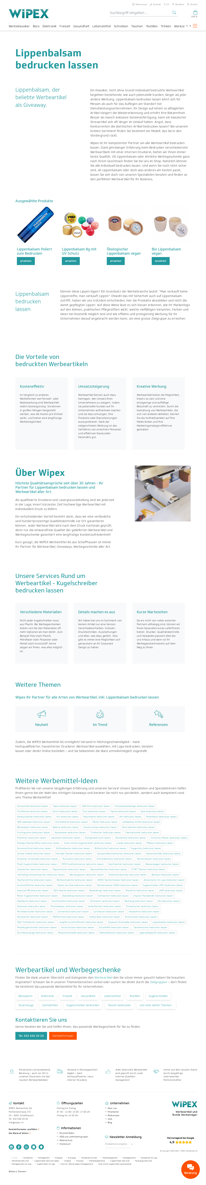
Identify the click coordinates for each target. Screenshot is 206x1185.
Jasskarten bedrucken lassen (66, 837)
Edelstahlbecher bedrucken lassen (116, 932)
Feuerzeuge (26, 1005)
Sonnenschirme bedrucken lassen (34, 848)
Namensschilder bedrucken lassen (163, 853)
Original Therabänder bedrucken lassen (153, 895)
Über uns (112, 1108)
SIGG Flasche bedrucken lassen (69, 890)
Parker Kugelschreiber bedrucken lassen (37, 895)
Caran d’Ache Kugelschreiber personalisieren (115, 1164)
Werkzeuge (182, 26)
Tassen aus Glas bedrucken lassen (74, 885)
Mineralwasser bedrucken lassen (67, 906)
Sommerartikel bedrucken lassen (68, 901)
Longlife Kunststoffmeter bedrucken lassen (81, 922)
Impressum (65, 1144)
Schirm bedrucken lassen (65, 811)
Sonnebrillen (50, 1005)
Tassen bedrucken (119, 1005)
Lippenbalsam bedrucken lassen (169, 922)
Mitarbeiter (113, 1111)
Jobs (110, 1119)
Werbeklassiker (19, 26)
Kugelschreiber (158, 996)
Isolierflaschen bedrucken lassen (104, 906)
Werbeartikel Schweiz (89, 1158)
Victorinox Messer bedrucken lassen (169, 837)
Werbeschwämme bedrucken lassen (75, 880)
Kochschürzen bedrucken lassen (77, 927)
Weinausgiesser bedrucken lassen (86, 874)
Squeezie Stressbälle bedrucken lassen (128, 922)
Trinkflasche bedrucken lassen (32, 811)
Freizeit (65, 26)
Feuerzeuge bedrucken (143, 1161)
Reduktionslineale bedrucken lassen (76, 932)
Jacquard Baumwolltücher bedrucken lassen (119, 853)
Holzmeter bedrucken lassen (31, 837)
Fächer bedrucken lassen (105, 822)
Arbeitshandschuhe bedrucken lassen (127, 874)
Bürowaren (25, 996)
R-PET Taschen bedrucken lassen (148, 869)
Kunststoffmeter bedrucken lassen (35, 885)
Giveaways (59, 1158)
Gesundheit (81, 26)
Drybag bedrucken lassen (98, 837)
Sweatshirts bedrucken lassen (144, 911)
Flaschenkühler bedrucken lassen (142, 832)
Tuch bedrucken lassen (94, 811)
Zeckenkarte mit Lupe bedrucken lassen (164, 880)
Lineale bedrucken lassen (129, 843)
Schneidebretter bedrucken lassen (114, 858)
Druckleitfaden (67, 1133)
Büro (36, 26)
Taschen (137, 26)
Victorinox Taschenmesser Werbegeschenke (76, 1164)
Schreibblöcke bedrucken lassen (71, 822)
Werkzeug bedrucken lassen (138, 901)
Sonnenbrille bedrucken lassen (32, 806)
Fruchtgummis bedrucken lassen (33, 832)
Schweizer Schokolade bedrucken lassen (37, 858)
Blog (110, 1122)
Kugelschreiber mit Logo (46, 1164)
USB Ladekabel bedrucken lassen (34, 822)
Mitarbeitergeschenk (110, 1158)
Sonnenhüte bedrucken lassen (73, 911)
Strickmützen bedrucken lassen (141, 916)
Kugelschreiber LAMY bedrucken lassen (163, 885)
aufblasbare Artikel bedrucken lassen (141, 822)
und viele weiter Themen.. (156, 1005)
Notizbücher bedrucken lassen (32, 916)
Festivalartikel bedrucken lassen (138, 827)
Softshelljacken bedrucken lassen (73, 848)
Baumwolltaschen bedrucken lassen (109, 869)
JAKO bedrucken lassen (171, 890)
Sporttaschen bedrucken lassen (124, 864)
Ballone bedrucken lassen (66, 827)
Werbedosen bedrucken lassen (32, 827)
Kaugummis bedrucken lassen (146, 848)
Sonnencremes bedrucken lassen (100, 827)
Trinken (166, 26)
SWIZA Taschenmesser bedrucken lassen (118, 880)
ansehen (26, 261)
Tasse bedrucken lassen (65, 806)
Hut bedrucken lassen (67, 816)
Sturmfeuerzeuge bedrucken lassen (35, 932)
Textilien (152, 26)
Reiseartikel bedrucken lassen (131, 837)
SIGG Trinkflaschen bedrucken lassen (35, 922)
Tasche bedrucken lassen (123, 811)
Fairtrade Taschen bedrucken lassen (73, 853)
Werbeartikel (103, 977)
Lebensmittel (101, 26)
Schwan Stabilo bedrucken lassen (34, 853)
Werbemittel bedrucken (20, 1161)
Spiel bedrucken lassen (152, 811)
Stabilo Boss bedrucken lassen (104, 916)
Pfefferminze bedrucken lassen (69, 916)
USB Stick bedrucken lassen (96, 806)
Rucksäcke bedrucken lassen (77, 858)
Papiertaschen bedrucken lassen (69, 869)
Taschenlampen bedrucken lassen (154, 858)
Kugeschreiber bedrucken (83, 1005)
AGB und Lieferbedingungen (74, 1136)
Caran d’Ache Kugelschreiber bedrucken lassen (88, 843)
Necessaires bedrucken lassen (70, 832)
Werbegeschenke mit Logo (22, 1164)
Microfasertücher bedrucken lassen (35, 911)
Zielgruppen (158, 982)
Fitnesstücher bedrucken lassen (142, 906)
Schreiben (121, 26)
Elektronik (50, 26)
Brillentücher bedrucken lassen (110, 848)
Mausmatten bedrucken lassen (99, 816)
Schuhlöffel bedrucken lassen (114, 927)
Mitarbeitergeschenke (97, 1161)
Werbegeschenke (129, 1158)
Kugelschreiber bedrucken (120, 1161)
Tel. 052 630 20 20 (31, 1036)
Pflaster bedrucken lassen (160, 843)
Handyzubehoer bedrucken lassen (34, 816)
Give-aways (72, 1158)
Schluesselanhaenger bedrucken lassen (135, 806)
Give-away (80, 1161)
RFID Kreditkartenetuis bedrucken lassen (83, 864)
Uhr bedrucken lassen (130, 816)
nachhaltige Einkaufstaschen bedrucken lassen (41, 874)
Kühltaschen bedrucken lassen (113, 895)
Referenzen (114, 1115)
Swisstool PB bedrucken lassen (33, 890)
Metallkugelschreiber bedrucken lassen (37, 927)
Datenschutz (66, 1140)
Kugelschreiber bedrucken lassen (46, 1161)
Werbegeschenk (44, 1158)
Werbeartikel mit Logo (149, 1158)
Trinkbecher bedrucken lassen (105, 832)
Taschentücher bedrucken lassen (150, 927)
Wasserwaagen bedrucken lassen (162, 864)
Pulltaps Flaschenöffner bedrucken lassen (38, 843)
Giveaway (67, 1161)
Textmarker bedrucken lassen (105, 901)
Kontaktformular (62, 1036)
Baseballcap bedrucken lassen (77, 895)
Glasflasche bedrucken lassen (32, 901)
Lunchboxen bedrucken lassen (108, 911)
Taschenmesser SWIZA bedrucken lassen (117, 885)
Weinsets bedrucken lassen (165, 874)
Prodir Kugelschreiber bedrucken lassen (37, 864)
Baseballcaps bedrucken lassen (105, 890)
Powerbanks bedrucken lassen (161, 816)
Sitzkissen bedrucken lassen (31, 906)
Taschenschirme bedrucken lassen (34, 880)
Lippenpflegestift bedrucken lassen (157, 932)
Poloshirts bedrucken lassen (140, 890)
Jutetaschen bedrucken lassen (32, 869)
